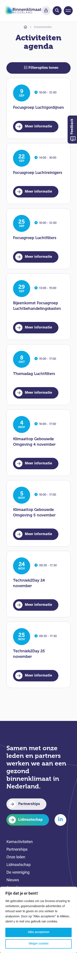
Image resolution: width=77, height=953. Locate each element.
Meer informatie (38, 126)
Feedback (72, 127)
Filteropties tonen (43, 68)
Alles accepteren (38, 932)
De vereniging (18, 873)
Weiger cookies (39, 943)
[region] (38, 920)
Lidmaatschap (30, 820)
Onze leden (15, 857)
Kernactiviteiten (19, 842)
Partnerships (29, 804)
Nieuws (12, 880)
